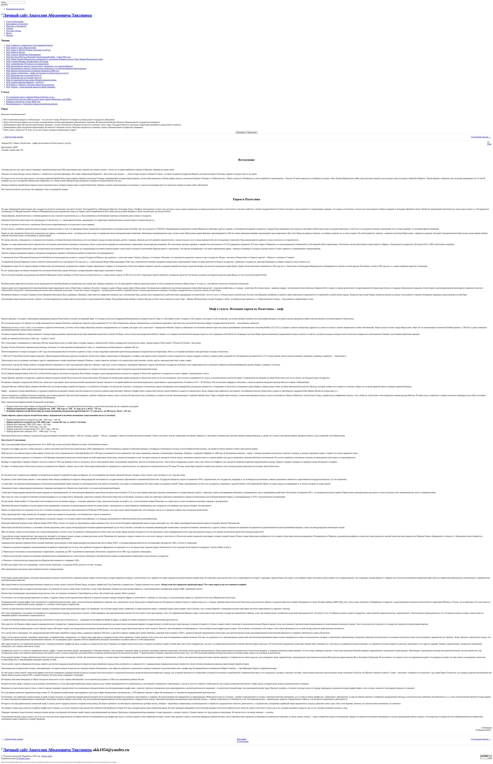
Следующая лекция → (481, 137)
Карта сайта (47, 756)
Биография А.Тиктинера (242, 740)
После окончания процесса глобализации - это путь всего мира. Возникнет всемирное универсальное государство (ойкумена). (59, 120)
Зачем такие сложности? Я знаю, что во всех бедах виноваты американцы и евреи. (40, 130)
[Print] (489, 144)
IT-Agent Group (23, 758)
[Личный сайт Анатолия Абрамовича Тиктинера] (46, 15)
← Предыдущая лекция (12, 137)
